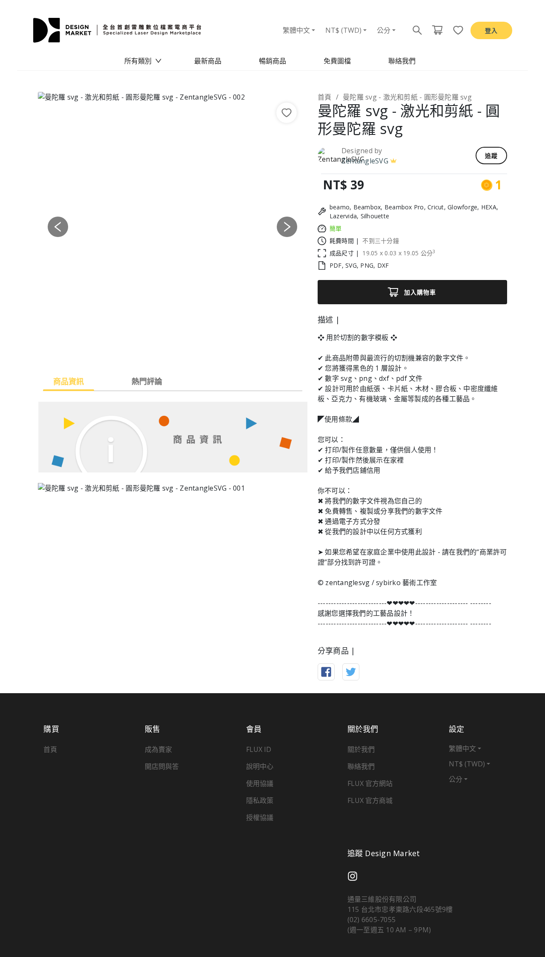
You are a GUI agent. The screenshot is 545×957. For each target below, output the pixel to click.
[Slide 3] (180, 349)
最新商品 (207, 61)
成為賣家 (158, 749)
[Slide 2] (164, 349)
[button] (58, 226)
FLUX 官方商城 (370, 800)
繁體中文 (296, 30)
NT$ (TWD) (343, 30)
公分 (383, 30)
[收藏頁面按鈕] (455, 30)
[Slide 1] (149, 349)
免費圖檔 (337, 61)
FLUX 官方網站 (370, 783)
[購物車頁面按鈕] (437, 30)
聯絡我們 (402, 61)
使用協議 (259, 783)
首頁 (325, 97)
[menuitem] (143, 61)
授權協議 (259, 817)
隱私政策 (259, 800)
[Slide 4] (195, 349)
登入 (491, 30)
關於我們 (361, 749)
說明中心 (259, 766)
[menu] (272, 61)
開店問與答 (162, 766)
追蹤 (491, 155)
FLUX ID (258, 749)
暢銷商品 (272, 61)
